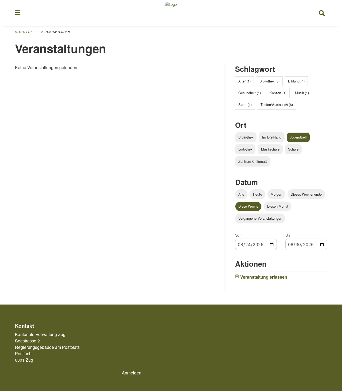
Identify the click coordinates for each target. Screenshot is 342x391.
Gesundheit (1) (249, 92)
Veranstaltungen (55, 32)
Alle (241, 194)
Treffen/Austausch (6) (277, 104)
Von (238, 235)
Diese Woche (248, 206)
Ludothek (245, 149)
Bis (287, 235)
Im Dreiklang (271, 137)
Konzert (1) (278, 92)
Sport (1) (245, 104)
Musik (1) (302, 92)
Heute (257, 194)
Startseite (24, 32)
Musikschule (270, 149)
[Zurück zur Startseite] (171, 13)
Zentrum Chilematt (252, 161)
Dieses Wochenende (306, 194)
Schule (293, 149)
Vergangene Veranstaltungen (260, 218)
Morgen (276, 194)
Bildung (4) (296, 81)
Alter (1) (244, 81)
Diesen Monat (277, 206)
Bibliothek (245, 137)
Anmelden (131, 373)
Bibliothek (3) (269, 81)
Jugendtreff (298, 137)
